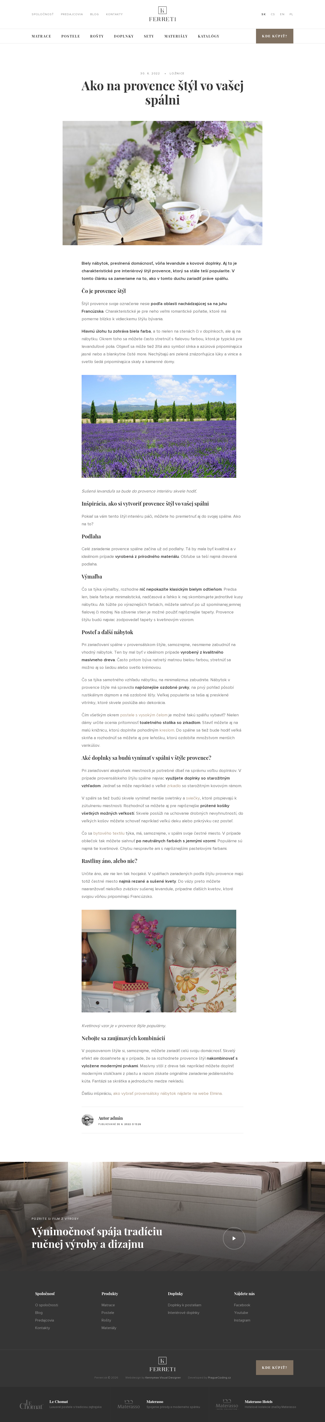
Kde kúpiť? (274, 36)
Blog (94, 14)
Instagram (242, 1320)
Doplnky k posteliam (184, 1305)
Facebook (242, 1305)
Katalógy (209, 36)
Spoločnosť (43, 14)
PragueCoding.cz (219, 1377)
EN (282, 14)
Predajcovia (72, 14)
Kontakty (114, 14)
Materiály (176, 36)
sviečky (193, 798)
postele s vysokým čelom (143, 715)
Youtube (241, 1312)
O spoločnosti (46, 1305)
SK (263, 14)
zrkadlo (174, 785)
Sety (149, 36)
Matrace (41, 36)
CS (273, 14)
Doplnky (124, 36)
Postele (70, 36)
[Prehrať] (234, 1238)
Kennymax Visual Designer (163, 1377)
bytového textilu (108, 833)
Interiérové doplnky (183, 1312)
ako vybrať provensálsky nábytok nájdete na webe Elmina (167, 1093)
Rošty (97, 36)
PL (291, 14)
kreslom (166, 730)
